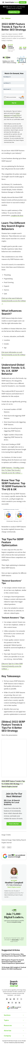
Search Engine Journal (9, 786)
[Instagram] (12, 1002)
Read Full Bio (14, 877)
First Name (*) (7, 76)
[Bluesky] (8, 1002)
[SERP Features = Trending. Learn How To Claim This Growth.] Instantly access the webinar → (13, 470)
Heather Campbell (11, 47)
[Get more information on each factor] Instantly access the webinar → (13, 354)
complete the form (17, 215)
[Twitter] (21, 999)
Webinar (9, 847)
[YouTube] (14, 999)
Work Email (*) (7, 89)
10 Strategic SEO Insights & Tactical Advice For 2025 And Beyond (14, 968)
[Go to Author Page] (4, 46)
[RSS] (19, 1002)
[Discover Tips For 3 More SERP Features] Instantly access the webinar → (12, 666)
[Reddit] (15, 1002)
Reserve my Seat (14, 824)
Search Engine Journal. (16, 1040)
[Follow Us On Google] (14, 856)
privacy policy (15, 939)
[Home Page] (12, 2)
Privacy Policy (16, 115)
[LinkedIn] (10, 999)
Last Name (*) (6, 83)
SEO (3, 847)
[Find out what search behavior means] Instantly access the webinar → (14, 300)
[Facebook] (17, 999)
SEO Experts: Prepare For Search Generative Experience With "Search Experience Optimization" (13, 961)
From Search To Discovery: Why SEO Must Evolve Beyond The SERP (14, 955)
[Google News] (6, 999)
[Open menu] (3, 2)
